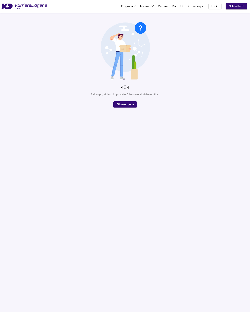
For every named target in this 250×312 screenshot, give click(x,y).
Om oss (163, 6)
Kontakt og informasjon (188, 6)
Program (127, 6)
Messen (145, 6)
